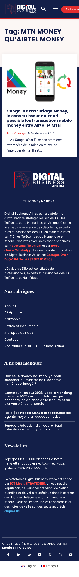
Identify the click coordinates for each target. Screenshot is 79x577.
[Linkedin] (18, 555)
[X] (50, 555)
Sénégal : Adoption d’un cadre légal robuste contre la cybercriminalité (33, 427)
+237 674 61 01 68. (39, 259)
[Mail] (29, 555)
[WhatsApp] (60, 555)
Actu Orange (16, 133)
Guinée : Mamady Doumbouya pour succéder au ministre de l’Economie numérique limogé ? (32, 380)
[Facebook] (8, 555)
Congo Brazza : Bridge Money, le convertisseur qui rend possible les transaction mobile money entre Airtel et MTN (39, 118)
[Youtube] (71, 555)
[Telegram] (39, 555)
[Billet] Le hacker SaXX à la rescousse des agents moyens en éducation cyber (38, 415)
